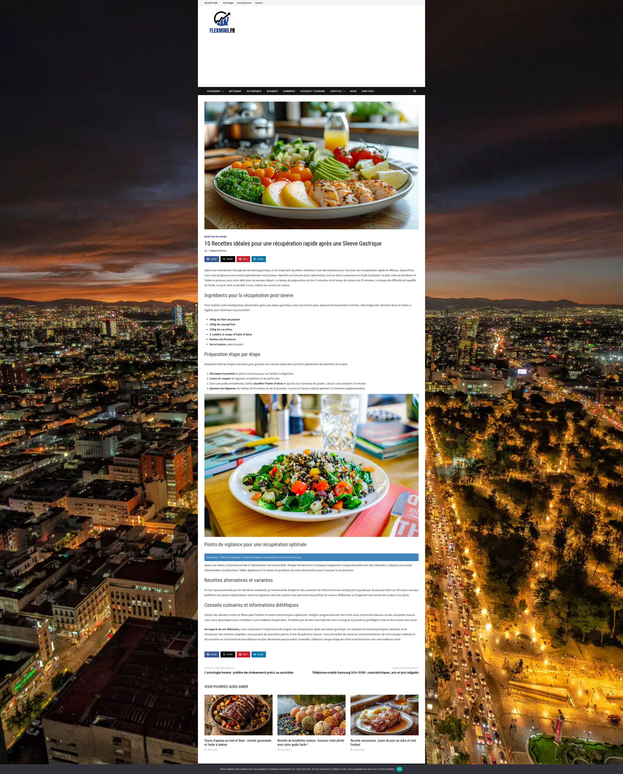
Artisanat (235, 91)
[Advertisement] (311, 62)
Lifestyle (336, 91)
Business (272, 91)
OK (399, 769)
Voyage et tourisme (312, 91)
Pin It (245, 259)
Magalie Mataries (218, 250)
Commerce (289, 91)
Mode (353, 91)
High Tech (368, 91)
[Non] (619, 769)
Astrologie (228, 2)
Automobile (254, 91)
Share (213, 259)
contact (259, 2)
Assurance (213, 91)
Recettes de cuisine (215, 236)
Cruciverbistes (244, 2)
